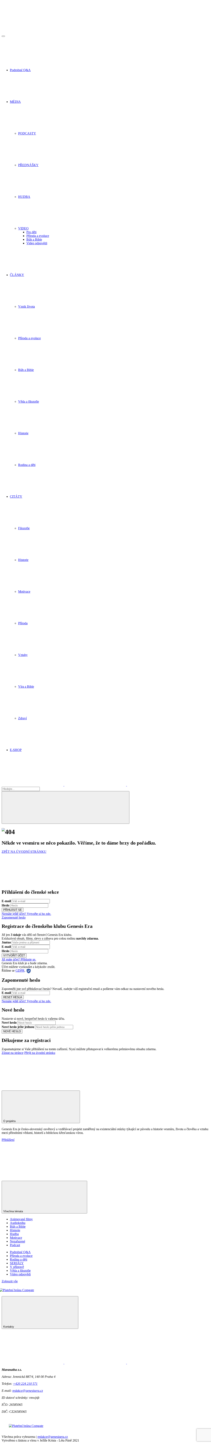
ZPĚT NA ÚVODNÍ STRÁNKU (24, 851)
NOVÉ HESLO (12, 1031)
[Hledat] (65, 807)
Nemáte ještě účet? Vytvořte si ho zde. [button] (26, 914)
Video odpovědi (36, 243)
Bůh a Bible (34, 239)
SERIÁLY (17, 1263)
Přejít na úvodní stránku (39, 1053)
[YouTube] (158, 785)
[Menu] (3, 36)
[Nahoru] (32, 1084)
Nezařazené (17, 1241)
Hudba (14, 1234)
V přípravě (17, 1267)
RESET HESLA (12, 997)
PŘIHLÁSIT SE (12, 909)
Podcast (15, 1245)
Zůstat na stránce (12, 1053)
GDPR (20, 970)
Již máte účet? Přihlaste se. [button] (19, 959)
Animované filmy (21, 1219)
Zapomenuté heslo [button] (14, 917)
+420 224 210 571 (25, 1383)
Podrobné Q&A (20, 1252)
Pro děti (31, 232)
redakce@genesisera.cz (27, 1390)
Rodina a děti (18, 1259)
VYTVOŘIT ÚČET (14, 955)
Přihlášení (8, 1140)
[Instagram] (95, 785)
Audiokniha (17, 1223)
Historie (15, 1230)
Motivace (16, 1237)
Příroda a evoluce (37, 236)
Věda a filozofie (20, 1270)
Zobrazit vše (10, 1281)
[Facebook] (33, 785)
